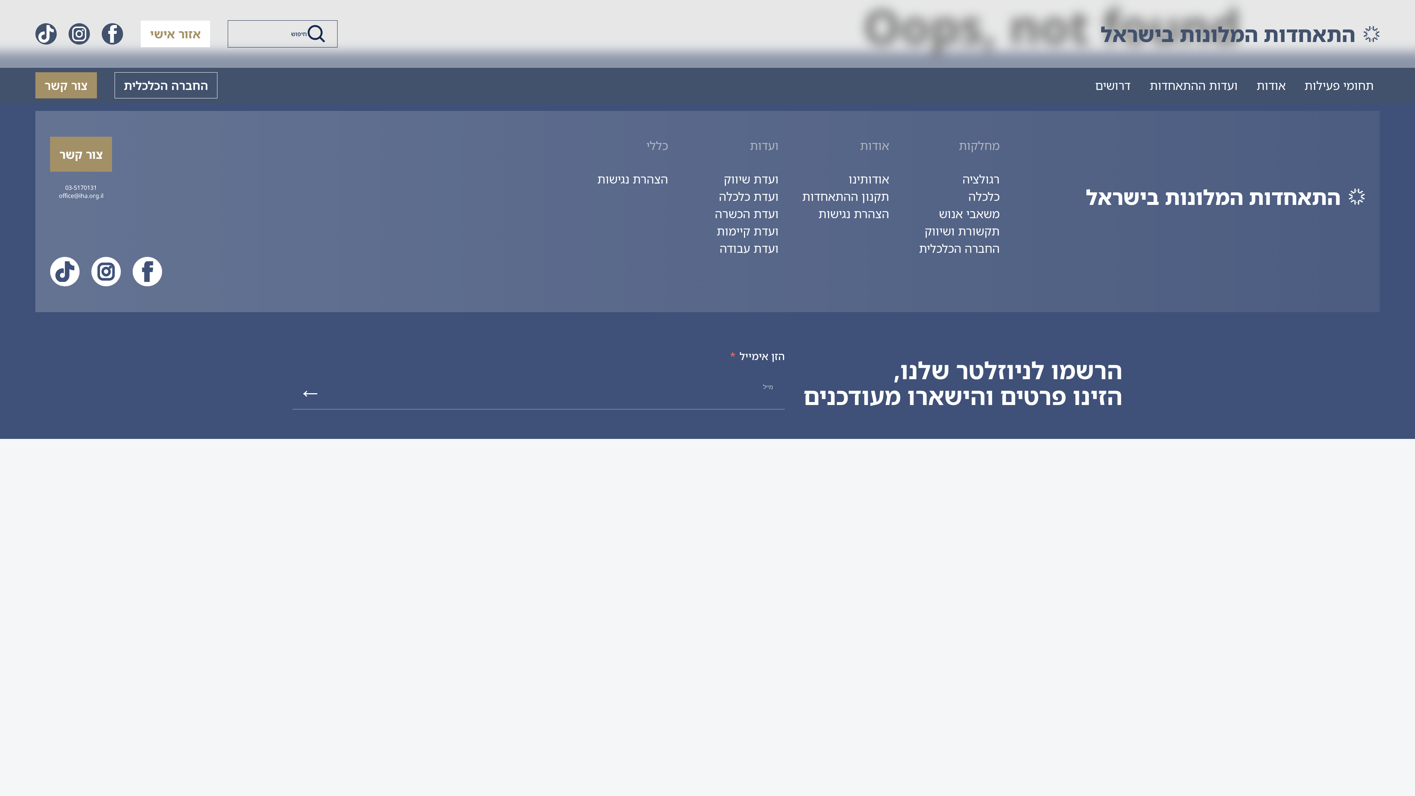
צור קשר (66, 85)
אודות (1271, 85)
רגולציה (981, 179)
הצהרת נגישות (853, 213)
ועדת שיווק (751, 179)
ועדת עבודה (749, 248)
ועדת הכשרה (747, 213)
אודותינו (869, 179)
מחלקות (979, 145)
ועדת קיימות (748, 231)
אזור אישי (175, 34)
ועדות (764, 145)
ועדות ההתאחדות (1194, 85)
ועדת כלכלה (749, 196)
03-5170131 (81, 188)
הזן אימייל (762, 356)
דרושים (1113, 85)
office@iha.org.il (81, 196)
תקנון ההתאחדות (845, 196)
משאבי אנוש (969, 213)
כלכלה (984, 196)
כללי (657, 145)
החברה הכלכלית (166, 85)
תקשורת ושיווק (962, 231)
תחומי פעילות (1339, 85)
